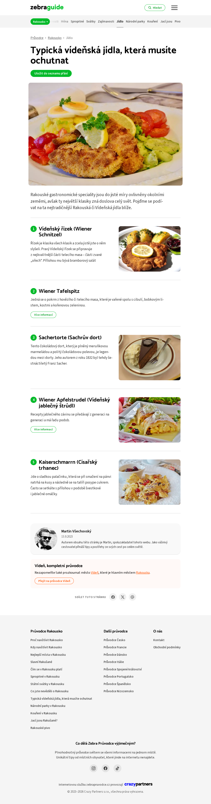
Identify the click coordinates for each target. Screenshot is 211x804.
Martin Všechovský (76, 531)
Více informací (43, 314)
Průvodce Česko (114, 640)
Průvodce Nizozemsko (119, 691)
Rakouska (143, 573)
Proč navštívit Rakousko (46, 640)
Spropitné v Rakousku (45, 676)
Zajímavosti (106, 21)
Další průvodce (116, 631)
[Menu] (174, 7)
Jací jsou (166, 21)
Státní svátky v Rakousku (47, 684)
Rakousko (39, 21)
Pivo (178, 21)
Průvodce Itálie (114, 662)
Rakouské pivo (40, 728)
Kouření (152, 21)
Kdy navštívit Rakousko (46, 647)
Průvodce (36, 38)
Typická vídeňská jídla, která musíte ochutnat (61, 698)
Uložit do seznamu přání (51, 73)
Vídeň (94, 573)
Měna (64, 21)
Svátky (90, 21)
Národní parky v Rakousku (47, 706)
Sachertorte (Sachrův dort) (70, 337)
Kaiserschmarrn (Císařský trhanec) (68, 465)
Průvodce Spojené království (123, 669)
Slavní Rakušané (41, 662)
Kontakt (158, 640)
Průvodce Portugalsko (119, 676)
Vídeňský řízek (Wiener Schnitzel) (65, 232)
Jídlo (120, 21)
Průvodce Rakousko (46, 631)
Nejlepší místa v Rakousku (48, 654)
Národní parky (135, 21)
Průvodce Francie (115, 647)
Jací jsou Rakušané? (43, 720)
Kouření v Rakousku (43, 713)
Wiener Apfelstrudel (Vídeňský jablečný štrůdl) (74, 403)
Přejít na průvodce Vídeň (54, 581)
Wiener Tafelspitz (59, 291)
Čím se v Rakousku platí (46, 669)
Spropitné (77, 21)
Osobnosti (52, 21)
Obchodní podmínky (167, 647)
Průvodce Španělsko (117, 684)
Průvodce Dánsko (115, 654)
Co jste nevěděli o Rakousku (49, 691)
